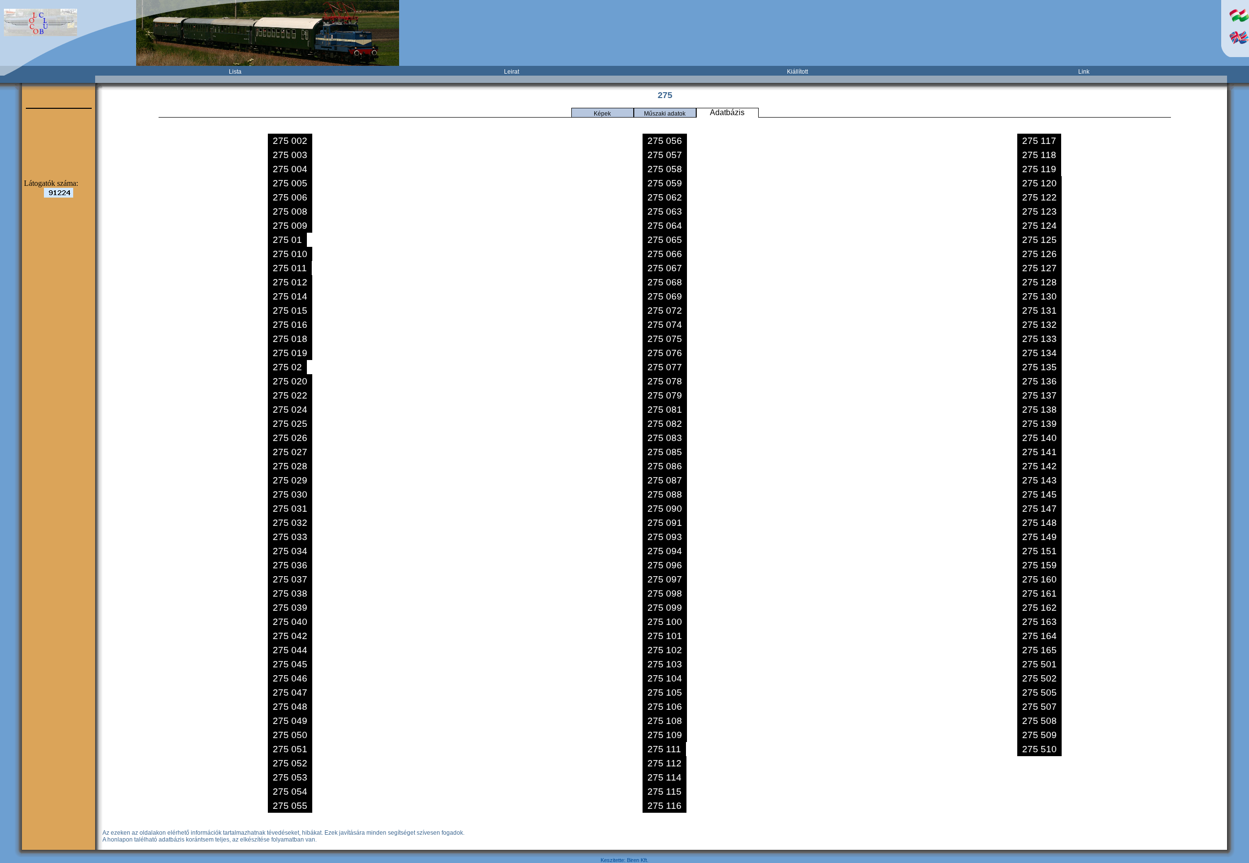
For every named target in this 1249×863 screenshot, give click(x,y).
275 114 (664, 777)
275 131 (1039, 310)
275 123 (1039, 211)
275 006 (290, 197)
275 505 (1039, 692)
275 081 (665, 409)
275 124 (1039, 226)
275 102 (665, 650)
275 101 (665, 636)
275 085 (665, 452)
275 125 (1039, 240)
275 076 (665, 353)
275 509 (1039, 735)
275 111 (664, 749)
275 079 (665, 395)
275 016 (290, 325)
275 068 (665, 282)
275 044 (290, 650)
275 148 (1039, 523)
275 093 (665, 537)
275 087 (665, 480)
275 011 (290, 268)
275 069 (665, 296)
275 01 (287, 240)
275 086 (665, 466)
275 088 (665, 494)
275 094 (665, 551)
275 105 (665, 692)
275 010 (290, 254)
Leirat (511, 71)
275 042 (290, 636)
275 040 (290, 622)
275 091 (665, 523)
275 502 (1039, 678)
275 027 (290, 452)
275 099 (665, 607)
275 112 (664, 763)
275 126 (1039, 254)
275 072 (665, 310)
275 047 (290, 692)
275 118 (1039, 155)
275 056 (665, 141)
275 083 (665, 438)
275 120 (1039, 183)
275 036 (290, 565)
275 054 (290, 791)
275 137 (1039, 395)
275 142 (1039, 466)
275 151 (1039, 551)
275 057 (665, 155)
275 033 (290, 537)
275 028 (290, 466)
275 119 (1039, 169)
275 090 (665, 508)
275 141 (1039, 452)
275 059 (665, 183)
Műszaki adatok (664, 113)
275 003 (290, 155)
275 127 (1039, 268)
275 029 (290, 480)
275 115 (664, 791)
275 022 (290, 395)
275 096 (665, 565)
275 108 (665, 721)
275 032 (290, 523)
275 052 (290, 763)
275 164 (1039, 636)
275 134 (1039, 353)
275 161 (1039, 593)
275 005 (290, 183)
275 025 (290, 424)
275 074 (665, 325)
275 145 (1039, 494)
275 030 (290, 494)
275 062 (665, 197)
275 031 (290, 508)
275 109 (665, 735)
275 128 (1039, 282)
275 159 (1039, 565)
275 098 (665, 593)
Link (1083, 71)
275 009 (290, 226)
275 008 (290, 211)
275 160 (1039, 579)
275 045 (290, 664)
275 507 (1039, 707)
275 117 (1039, 141)
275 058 (665, 169)
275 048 (290, 707)
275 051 (290, 749)
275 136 (1039, 381)
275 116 (664, 806)
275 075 (665, 339)
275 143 (1039, 480)
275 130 (1039, 296)
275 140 (1039, 438)
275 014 (290, 296)
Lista (235, 71)
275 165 (1039, 650)
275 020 (290, 381)
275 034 (290, 551)
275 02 (287, 367)
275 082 (665, 424)
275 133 (1039, 339)
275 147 (1039, 508)
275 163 (1039, 622)
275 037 (290, 579)
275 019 (290, 353)
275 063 (665, 211)
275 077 (665, 367)
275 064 (665, 226)
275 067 (665, 268)
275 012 (290, 282)
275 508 (1039, 721)
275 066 (665, 254)
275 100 (665, 622)
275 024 (290, 409)
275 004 (290, 169)
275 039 (290, 607)
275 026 (290, 438)
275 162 (1039, 607)
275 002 (290, 141)
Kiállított (797, 71)
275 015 (290, 310)
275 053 (290, 777)
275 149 (1039, 537)
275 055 (290, 806)
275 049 (290, 721)
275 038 (290, 593)
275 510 (1039, 749)
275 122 (1039, 197)
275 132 (1039, 325)
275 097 (665, 579)
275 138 (1039, 409)
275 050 (290, 735)
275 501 (1039, 664)
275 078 (665, 381)
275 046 (290, 678)
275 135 (1039, 367)
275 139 (1039, 424)
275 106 (665, 707)
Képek (602, 113)
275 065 (665, 240)
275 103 (665, 664)
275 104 (665, 678)
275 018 (290, 339)
